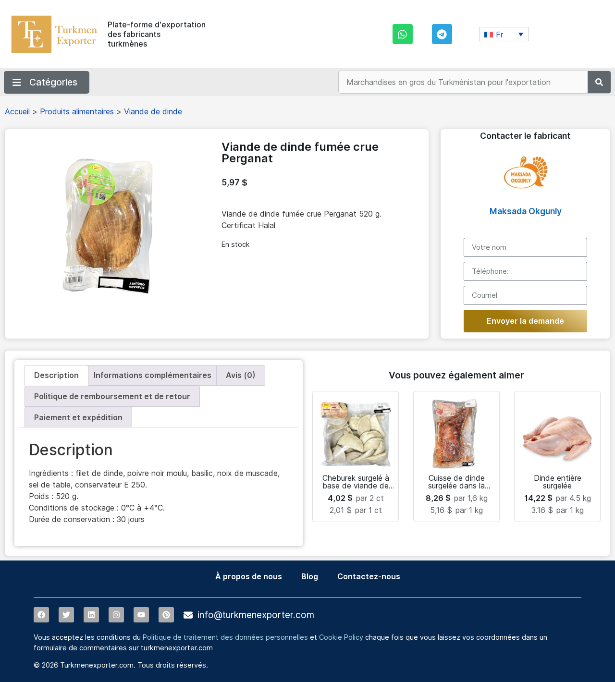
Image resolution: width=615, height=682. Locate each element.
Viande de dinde (153, 111)
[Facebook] (41, 614)
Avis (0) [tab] (241, 375)
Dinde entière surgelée (557, 481)
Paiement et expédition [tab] (78, 417)
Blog (309, 576)
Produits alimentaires (77, 111)
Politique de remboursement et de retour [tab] (112, 396)
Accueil (17, 111)
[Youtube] (141, 614)
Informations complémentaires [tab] (152, 375)
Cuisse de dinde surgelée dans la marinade (456, 485)
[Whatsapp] (403, 34)
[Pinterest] (166, 614)
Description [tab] (56, 375)
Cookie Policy (341, 637)
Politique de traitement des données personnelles (225, 637)
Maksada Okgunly (526, 211)
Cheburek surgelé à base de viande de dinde (355, 485)
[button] (504, 34)
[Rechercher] (599, 82)
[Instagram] (116, 614)
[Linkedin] (91, 614)
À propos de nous (248, 576)
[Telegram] (442, 34)
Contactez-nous (368, 576)
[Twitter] (66, 614)
